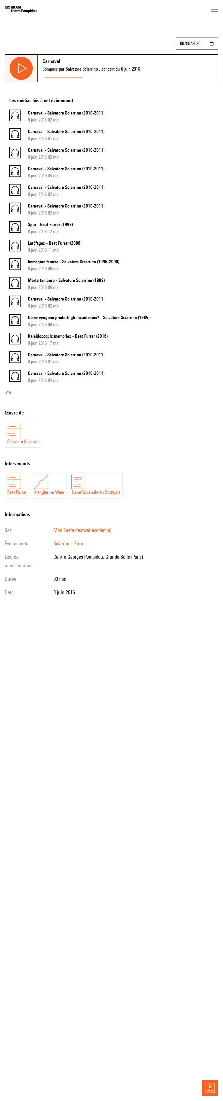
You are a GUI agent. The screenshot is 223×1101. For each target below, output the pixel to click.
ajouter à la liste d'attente (111, 76)
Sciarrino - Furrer (69, 543)
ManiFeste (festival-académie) (82, 530)
